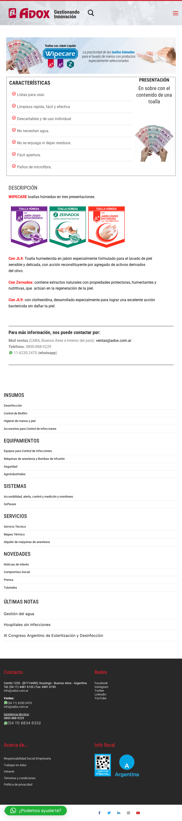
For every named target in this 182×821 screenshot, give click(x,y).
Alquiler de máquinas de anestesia (27, 542)
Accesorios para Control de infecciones (30, 428)
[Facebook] (99, 813)
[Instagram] (128, 813)
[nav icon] (175, 13)
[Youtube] (138, 813)
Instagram (101, 687)
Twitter (99, 690)
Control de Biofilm (15, 413)
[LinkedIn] (119, 813)
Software (10, 504)
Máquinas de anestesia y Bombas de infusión (34, 458)
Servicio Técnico (15, 526)
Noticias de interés (16, 564)
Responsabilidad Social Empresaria (27, 758)
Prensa (8, 580)
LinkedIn (100, 694)
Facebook (101, 683)
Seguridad (10, 466)
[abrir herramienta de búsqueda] (91, 13)
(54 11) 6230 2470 (20, 703)
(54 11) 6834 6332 (24, 723)
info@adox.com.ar (16, 690)
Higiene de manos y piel (20, 421)
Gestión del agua (19, 613)
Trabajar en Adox (15, 765)
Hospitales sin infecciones (27, 624)
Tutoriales (10, 587)
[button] (36, 810)
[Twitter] (109, 813)
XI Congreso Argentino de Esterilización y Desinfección (53, 635)
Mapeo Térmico (14, 534)
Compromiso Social (17, 572)
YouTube (100, 698)
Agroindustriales (15, 474)
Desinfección (13, 405)
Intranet (9, 771)
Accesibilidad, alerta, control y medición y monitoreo (38, 496)
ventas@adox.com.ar (113, 340)
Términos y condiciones (20, 778)
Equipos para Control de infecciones (28, 451)
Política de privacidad (18, 784)
